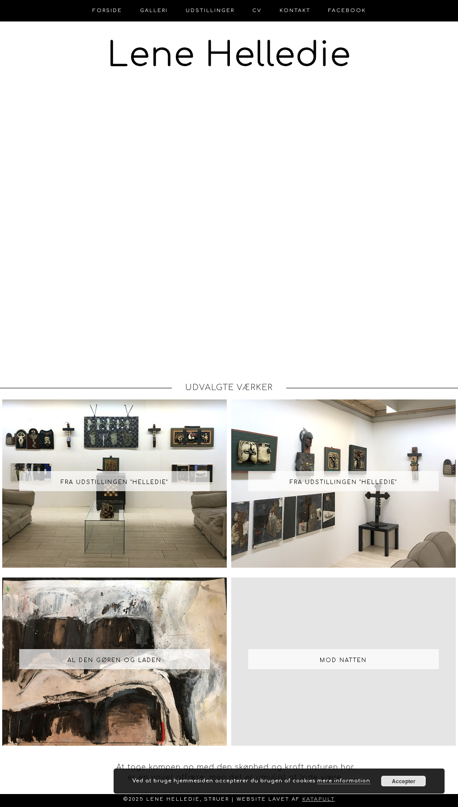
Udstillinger (210, 10)
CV (257, 10)
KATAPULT (318, 799)
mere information (343, 781)
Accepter (404, 781)
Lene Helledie (229, 55)
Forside (107, 10)
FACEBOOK (347, 10)
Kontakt (295, 10)
